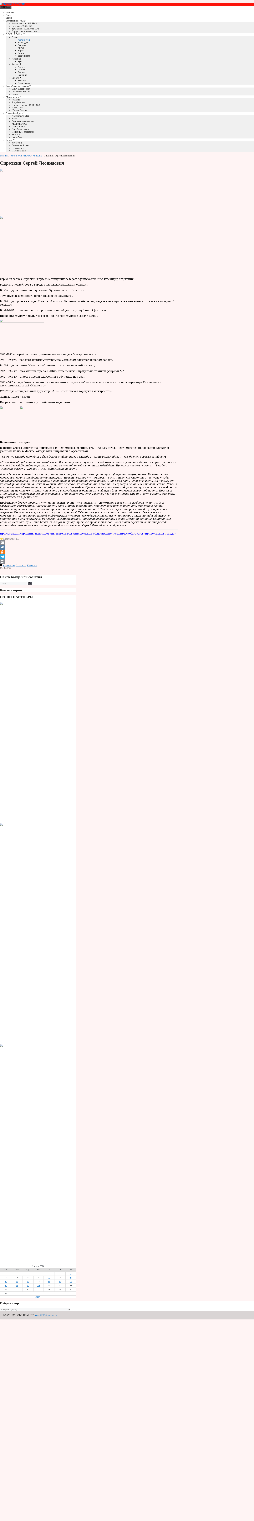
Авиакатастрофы (20, 116)
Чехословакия (24, 83)
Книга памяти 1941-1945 (24, 23)
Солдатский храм (20, 145)
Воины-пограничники (23, 121)
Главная (10, 12)
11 (17, 1281)
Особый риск (18, 126)
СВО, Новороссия (21, 89)
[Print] (89, 561)
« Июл (37, 1297)
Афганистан (24, 40)
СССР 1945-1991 (14, 34)
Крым (15, 94)
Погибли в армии (20, 129)
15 (60, 1281)
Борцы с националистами (24, 31)
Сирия (21, 53)
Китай (21, 48)
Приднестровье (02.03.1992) (26, 105)
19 (28, 1285)
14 (49, 1281)
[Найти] (30, 583)
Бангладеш (23, 42)
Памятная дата (19, 150)
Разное (9, 140)
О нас (9, 15)
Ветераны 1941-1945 (22, 26)
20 (38, 1285)
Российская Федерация (17, 86)
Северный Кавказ (21, 91)
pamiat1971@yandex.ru (46, 1315)
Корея (21, 50)
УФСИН (16, 134)
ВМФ (14, 118)
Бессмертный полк (15, 20)
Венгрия (22, 80)
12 (28, 1281)
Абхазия (16, 99)
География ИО (19, 148)
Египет (21, 72)
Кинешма (37, 155)
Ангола (21, 67)
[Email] (89, 542)
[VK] (89, 547)
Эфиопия (22, 75)
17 (6, 1285)
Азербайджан (18, 102)
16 (71, 1281)
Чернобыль (17, 137)
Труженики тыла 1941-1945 (25, 28)
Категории (17, 142)
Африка (16, 64)
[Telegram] (89, 556)
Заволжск (27, 155)
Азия (14, 37)
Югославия (17, 107)
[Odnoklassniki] (89, 552)
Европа (15, 78)
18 (17, 1285)
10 (6, 1281)
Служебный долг (14, 113)
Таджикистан (24, 56)
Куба (20, 61)
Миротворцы (12, 97)
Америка (16, 58)
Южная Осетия (19, 110)
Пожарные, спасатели (23, 132)
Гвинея (21, 69)
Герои (9, 18)
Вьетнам (22, 45)
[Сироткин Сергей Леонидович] (18, 212)
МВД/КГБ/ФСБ (19, 124)
